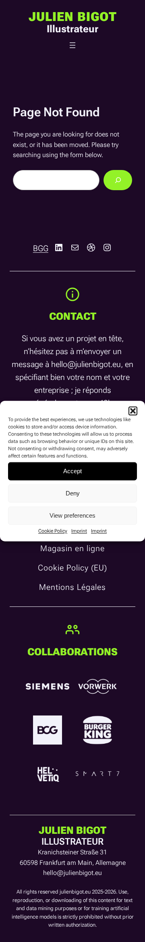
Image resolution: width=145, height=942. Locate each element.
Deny (73, 493)
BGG (40, 248)
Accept (72, 471)
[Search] (118, 180)
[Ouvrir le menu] (72, 45)
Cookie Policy (52, 530)
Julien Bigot (73, 16)
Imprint (79, 530)
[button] (133, 411)
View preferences (72, 515)
